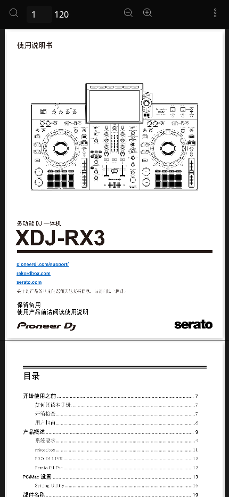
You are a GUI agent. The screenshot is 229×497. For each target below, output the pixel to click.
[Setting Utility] (114, 485)
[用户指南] (114, 423)
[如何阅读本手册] (114, 405)
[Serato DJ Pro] (114, 467)
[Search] (13, 12)
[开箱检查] (114, 414)
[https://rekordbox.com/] (33, 273)
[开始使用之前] (114, 396)
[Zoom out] (128, 12)
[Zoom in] (147, 12)
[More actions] (215, 12)
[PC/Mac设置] (114, 476)
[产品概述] (114, 432)
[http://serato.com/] (29, 282)
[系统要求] (114, 441)
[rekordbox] (114, 449)
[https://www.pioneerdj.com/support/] (42, 264)
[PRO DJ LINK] (114, 459)
